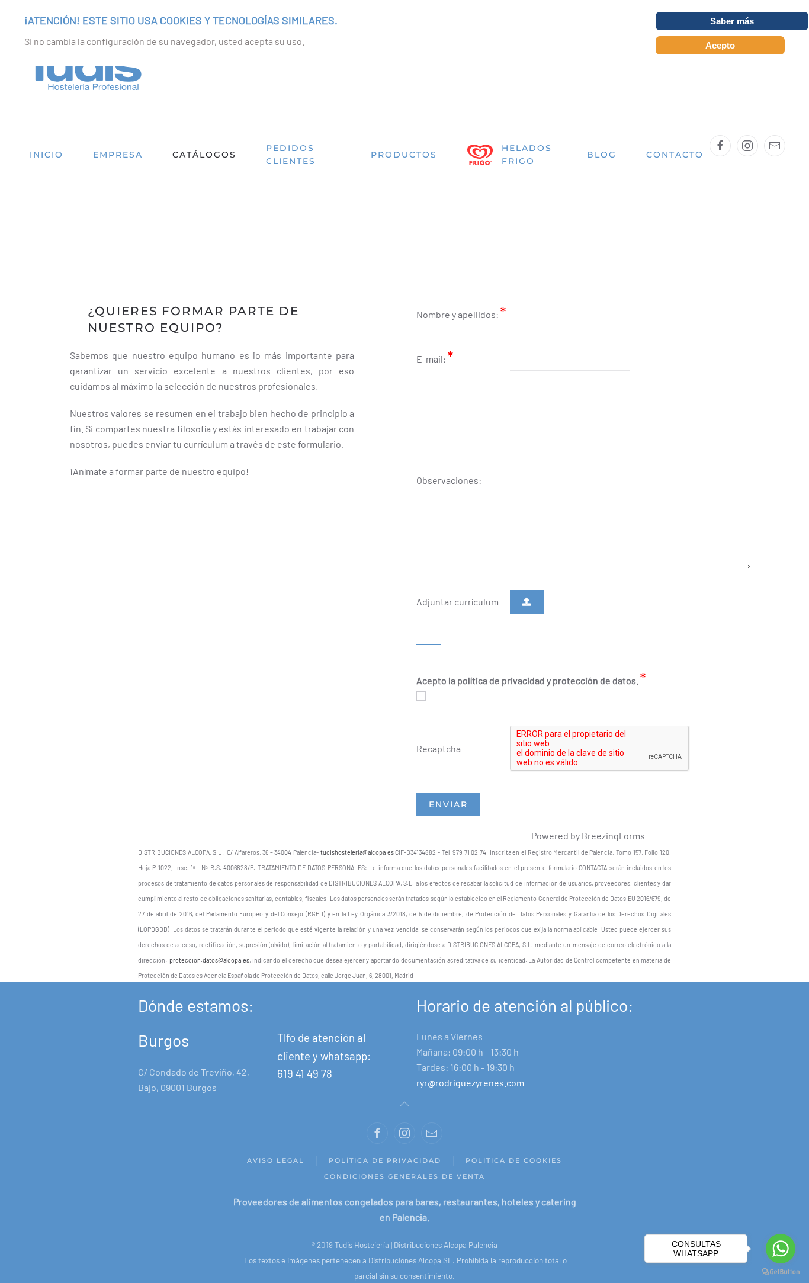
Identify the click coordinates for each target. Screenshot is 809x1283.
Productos (404, 154)
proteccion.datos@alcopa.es (209, 960)
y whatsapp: (342, 1056)
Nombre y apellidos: (458, 314)
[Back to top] (404, 1104)
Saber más (732, 21)
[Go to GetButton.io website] (781, 1271)
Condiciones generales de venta (404, 1176)
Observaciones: (448, 480)
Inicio (46, 154)
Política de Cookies (514, 1160)
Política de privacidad (385, 1160)
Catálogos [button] (204, 154)
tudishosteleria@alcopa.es (357, 852)
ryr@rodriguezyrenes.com (470, 1082)
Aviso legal (275, 1160)
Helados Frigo (527, 155)
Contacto (675, 154)
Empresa (118, 154)
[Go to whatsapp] (780, 1248)
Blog (602, 154)
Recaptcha (438, 748)
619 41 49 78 (304, 1073)
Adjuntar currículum (457, 601)
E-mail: (432, 358)
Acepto (720, 45)
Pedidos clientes (291, 155)
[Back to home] (83, 71)
